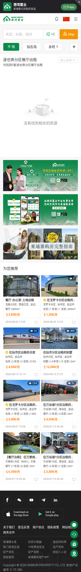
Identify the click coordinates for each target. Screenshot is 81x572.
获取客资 (8, 557)
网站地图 (68, 527)
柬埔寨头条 (10, 541)
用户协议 (38, 527)
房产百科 (58, 546)
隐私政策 (53, 527)
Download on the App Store (21, 514)
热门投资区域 (11, 546)
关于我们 (9, 527)
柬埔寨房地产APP (38, 557)
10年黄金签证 (36, 546)
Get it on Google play (52, 514)
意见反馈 (23, 527)
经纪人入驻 (59, 551)
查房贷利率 (59, 541)
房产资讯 (8, 551)
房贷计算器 (35, 541)
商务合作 (9, 532)
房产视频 (33, 551)
